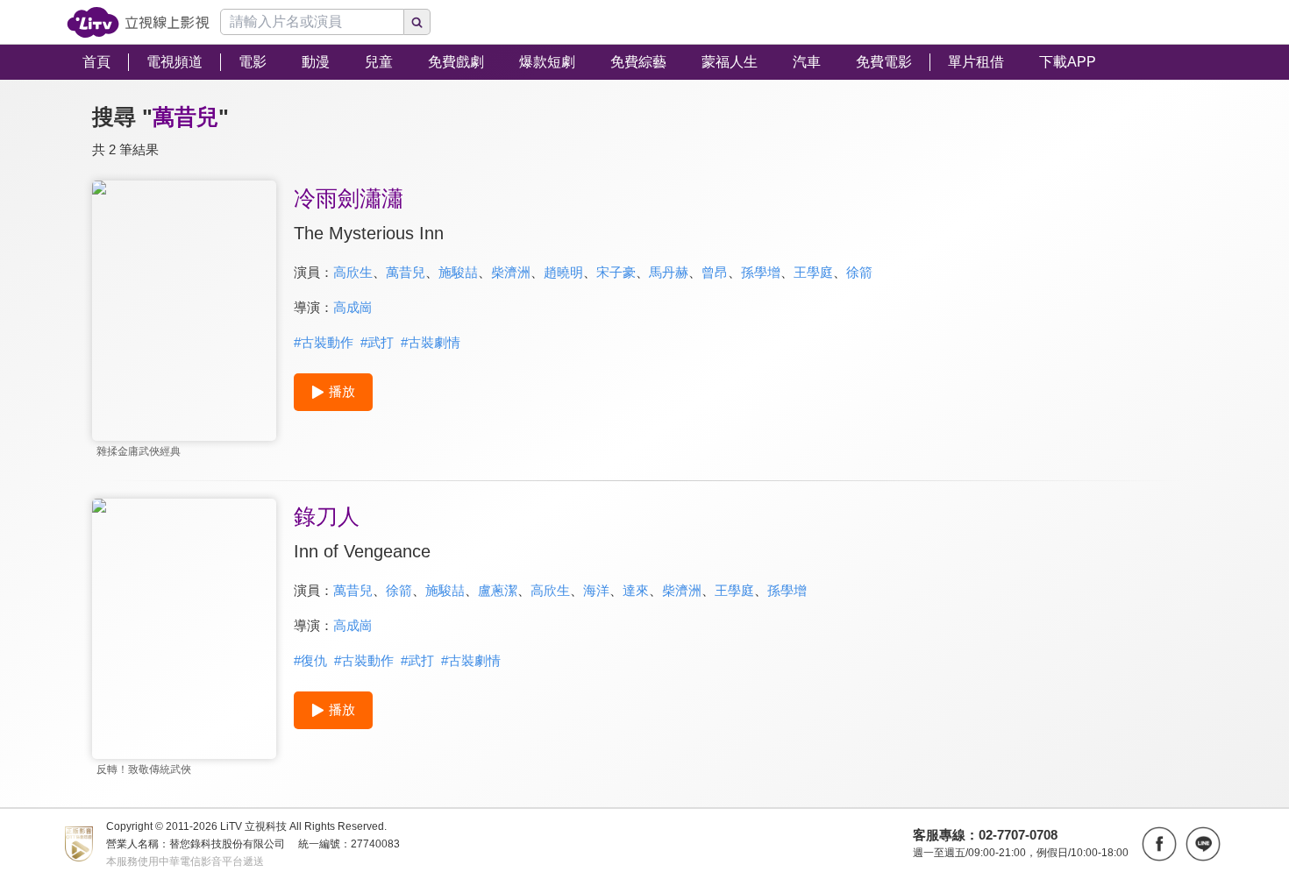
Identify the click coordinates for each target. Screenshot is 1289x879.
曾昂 (714, 272)
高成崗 (353, 307)
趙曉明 (563, 272)
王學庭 (813, 272)
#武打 (377, 342)
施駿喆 (458, 272)
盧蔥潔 (497, 590)
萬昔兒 (405, 272)
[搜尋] (417, 22)
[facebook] (1159, 843)
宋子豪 (616, 272)
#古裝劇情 (430, 342)
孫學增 (760, 272)
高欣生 (353, 272)
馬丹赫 (668, 272)
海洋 (596, 590)
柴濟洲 (511, 272)
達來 (636, 590)
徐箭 (859, 272)
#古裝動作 (323, 342)
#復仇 (310, 660)
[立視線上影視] (138, 22)
